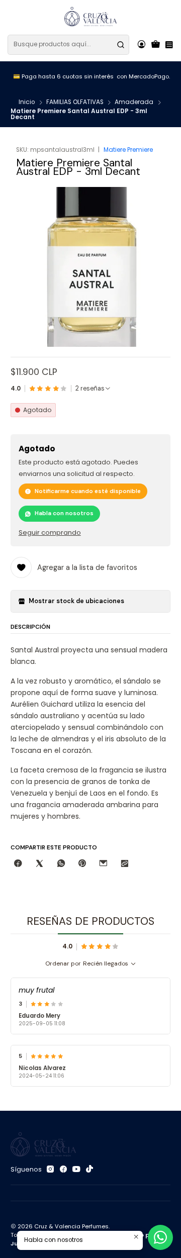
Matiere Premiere (128, 150)
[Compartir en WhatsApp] (60, 864)
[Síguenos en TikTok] (89, 1169)
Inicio (27, 103)
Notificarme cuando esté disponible (88, 491)
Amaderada (134, 103)
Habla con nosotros (64, 513)
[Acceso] (141, 44)
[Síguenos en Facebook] (63, 1169)
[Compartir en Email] (103, 864)
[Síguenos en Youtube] (76, 1169)
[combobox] (68, 45)
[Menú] (168, 44)
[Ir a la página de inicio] (90, 17)
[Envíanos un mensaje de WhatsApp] (160, 1237)
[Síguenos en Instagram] (50, 1169)
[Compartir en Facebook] (18, 864)
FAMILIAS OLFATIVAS (75, 103)
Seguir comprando (50, 533)
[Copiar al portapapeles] (124, 864)
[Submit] (120, 45)
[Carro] (155, 44)
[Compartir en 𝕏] (39, 864)
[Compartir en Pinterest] (82, 864)
